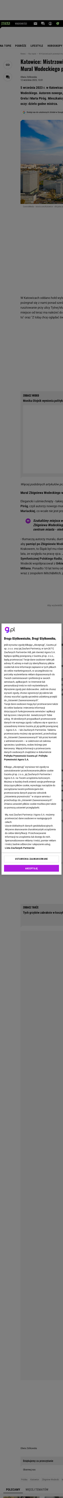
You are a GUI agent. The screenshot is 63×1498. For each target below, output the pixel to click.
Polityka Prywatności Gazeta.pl (20, 755)
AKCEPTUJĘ (31, 868)
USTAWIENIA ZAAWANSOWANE (31, 859)
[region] (31, 749)
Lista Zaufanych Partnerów (19, 848)
